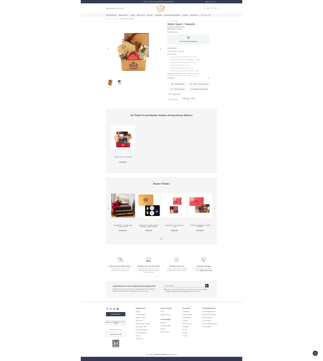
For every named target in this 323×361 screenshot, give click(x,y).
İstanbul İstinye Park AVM (143, 323)
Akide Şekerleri (187, 323)
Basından (162, 329)
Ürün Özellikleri (172, 48)
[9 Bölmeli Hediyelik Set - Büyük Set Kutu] (200, 206)
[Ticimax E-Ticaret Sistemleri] (162, 359)
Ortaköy (138, 336)
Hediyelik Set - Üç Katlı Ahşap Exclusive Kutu (123, 226)
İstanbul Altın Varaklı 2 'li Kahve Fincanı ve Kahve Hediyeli (149, 226)
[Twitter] (110, 308)
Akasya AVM (139, 320)
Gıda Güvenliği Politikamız (209, 323)
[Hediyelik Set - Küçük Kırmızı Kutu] (174, 206)
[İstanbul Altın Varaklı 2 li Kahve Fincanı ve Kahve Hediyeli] (149, 206)
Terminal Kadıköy (141, 314)
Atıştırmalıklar (187, 317)
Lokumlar (185, 320)
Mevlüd (185, 329)
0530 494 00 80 (116, 314)
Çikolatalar (186, 326)
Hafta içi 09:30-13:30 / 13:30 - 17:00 (115, 322)
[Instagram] (114, 308)
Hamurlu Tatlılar (187, 314)
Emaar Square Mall (141, 326)
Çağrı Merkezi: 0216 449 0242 (116, 8)
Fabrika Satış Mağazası (142, 329)
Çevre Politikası (206, 326)
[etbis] (116, 343)
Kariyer (162, 311)
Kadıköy (138, 311)
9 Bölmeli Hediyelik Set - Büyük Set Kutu (200, 226)
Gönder (207, 285)
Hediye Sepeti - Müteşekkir (123, 157)
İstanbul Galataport (141, 333)
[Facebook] (107, 308)
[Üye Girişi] (208, 8)
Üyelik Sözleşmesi (207, 317)
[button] (160, 238)
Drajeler (185, 333)
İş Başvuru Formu (165, 314)
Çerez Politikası (206, 320)
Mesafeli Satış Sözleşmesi (209, 314)
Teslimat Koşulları (165, 326)
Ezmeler (185, 336)
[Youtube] (117, 308)
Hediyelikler (186, 311)
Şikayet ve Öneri (165, 332)
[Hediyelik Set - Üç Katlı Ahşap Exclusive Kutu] (123, 206)
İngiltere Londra (140, 317)
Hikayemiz (163, 323)
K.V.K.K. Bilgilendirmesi (208, 311)
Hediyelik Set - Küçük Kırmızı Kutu (174, 226)
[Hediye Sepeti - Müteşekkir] (123, 137)
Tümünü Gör (139, 339)
